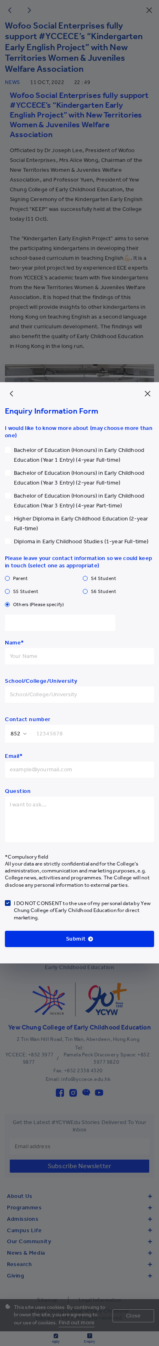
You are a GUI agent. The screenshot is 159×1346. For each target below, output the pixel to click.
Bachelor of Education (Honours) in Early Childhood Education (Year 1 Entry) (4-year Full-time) (79, 455)
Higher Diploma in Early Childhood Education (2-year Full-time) (81, 523)
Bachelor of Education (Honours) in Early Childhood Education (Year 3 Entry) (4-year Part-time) (79, 500)
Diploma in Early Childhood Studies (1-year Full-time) (81, 541)
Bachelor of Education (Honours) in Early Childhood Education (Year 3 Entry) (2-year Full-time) (79, 477)
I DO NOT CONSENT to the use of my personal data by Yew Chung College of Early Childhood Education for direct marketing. (82, 910)
